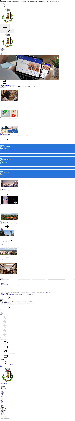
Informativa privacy (3, 416)
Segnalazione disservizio (3, 414)
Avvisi (2, 402)
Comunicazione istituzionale (2, 87)
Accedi (1, 54)
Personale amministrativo (3, 388)
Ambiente (2, 397)
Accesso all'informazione (3, 52)
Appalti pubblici (2, 393)
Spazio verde (1, 244)
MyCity (1, 420)
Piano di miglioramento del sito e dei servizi (5, 418)
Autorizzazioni (2, 398)
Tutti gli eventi (1, 229)
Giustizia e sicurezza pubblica (4, 396)
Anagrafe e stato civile (3, 391)
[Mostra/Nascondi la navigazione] (4, 26)
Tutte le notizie (1, 141)
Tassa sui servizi (1, 313)
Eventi (2, 405)
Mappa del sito (1, 419)
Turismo (2, 394)
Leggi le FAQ (2, 413)
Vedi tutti (1, 314)
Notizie (2, 401)
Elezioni (1, 312)
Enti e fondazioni (3, 387)
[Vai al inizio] (0, 365)
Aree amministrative (3, 386)
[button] (3, 49)
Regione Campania (2, 3)
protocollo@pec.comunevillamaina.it (4, 412)
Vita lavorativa (2, 392)
